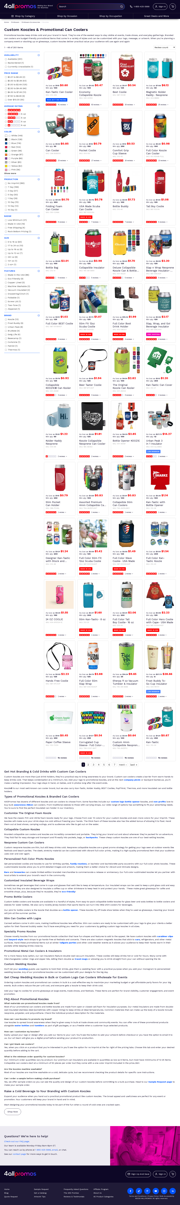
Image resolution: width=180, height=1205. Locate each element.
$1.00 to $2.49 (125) (17, 85)
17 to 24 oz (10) (15, 246)
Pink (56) (15, 170)
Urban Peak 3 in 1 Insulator (154, 442)
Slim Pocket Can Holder (53, 504)
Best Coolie (120, 92)
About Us (97, 1193)
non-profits (160, 801)
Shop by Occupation (110, 16)
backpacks (92, 837)
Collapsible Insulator (91, 267)
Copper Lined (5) (16, 283)
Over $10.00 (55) (16, 100)
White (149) (17, 136)
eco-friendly (68, 891)
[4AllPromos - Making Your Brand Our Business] (20, 6)
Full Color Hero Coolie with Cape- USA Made (159, 621)
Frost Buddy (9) (15, 323)
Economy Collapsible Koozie (90, 93)
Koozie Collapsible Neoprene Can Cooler (92, 442)
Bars (6, 872)
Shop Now (13, 1111)
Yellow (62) (16, 166)
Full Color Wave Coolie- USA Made (124, 560)
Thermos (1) (14, 350)
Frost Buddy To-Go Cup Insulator (156, 682)
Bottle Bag (52, 267)
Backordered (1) (16, 63)
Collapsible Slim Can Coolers (122, 504)
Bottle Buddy (120, 206)
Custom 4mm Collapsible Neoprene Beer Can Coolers (126, 744)
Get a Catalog (40, 1193)
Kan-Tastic (152, 742)
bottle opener (70, 910)
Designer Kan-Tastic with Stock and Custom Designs (58, 560)
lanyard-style (16, 939)
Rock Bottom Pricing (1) (19, 231)
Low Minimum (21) (17, 220)
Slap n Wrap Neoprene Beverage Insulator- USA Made (160, 269)
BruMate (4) (14, 331)
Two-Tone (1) (14, 305)
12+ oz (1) (12, 261)
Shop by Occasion (67, 16)
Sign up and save (140, 1174)
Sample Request (41, 1189)
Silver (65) (16, 162)
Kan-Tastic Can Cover (159, 384)
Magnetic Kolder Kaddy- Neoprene (157, 93)
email (55, 1150)
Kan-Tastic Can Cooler (59, 92)
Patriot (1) (13, 346)
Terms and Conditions (137, 1196)
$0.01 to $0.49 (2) (16, 77)
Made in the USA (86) (18, 275)
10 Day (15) (13, 202)
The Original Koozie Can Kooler (124, 386)
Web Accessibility (167, 1196)
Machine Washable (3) (19, 286)
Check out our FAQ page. (17, 1141)
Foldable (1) (14, 298)
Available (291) (15, 59)
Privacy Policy (153, 1196)
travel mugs (81, 959)
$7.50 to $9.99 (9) (16, 96)
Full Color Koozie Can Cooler (156, 152)
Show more (10, 173)
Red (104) (16, 147)
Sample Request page (160, 1082)
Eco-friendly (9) (15, 279)
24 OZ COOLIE (54, 619)
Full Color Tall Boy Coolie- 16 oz (123, 621)
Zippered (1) (14, 309)
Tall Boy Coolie (155, 206)
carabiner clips (165, 936)
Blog (6, 1193)
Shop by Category (25, 16)
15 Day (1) (12, 210)
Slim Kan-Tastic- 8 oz (92, 619)
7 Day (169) (13, 187)
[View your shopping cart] (172, 6)
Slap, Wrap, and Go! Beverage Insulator (158, 325)
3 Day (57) (13, 191)
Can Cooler (52, 150)
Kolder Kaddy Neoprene (54, 442)
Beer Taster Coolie (90, 384)
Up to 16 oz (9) (15, 249)
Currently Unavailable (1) (20, 67)
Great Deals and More (156, 16)
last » (133, 764)
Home (6, 1189)
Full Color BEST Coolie (59, 323)
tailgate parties (68, 942)
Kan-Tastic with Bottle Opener (155, 504)
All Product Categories (103, 1197)
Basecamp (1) (14, 338)
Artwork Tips (39, 1197)
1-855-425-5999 (43, 1150)
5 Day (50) (13, 195)
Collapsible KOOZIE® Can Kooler (58, 386)
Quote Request (11, 1197)
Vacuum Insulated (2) (19, 290)
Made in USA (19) (16, 224)
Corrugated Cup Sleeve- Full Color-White (91, 744)
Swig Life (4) (14, 334)
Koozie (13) (13, 319)
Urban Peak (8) (15, 327)
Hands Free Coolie (57, 680)
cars (137, 939)
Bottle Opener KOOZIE (126, 440)
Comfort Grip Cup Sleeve (121, 152)
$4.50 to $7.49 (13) (17, 92)
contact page (19, 1154)
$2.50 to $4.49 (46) (17, 88)
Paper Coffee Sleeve (58, 742)
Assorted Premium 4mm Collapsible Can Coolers (92, 504)
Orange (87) (17, 155)
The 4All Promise (71, 1193)
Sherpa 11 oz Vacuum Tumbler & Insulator (125, 682)
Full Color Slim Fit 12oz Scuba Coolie (90, 560)
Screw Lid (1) (14, 301)
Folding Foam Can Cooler (54, 208)
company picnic (132, 780)
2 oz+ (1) (12, 264)
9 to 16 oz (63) (15, 242)
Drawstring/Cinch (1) (18, 294)
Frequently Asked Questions (76, 1189)
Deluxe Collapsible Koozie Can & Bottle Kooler (125, 269)
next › (123, 764)
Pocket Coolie (87, 150)
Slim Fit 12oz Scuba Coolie (87, 325)
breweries (19, 872)
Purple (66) (17, 158)
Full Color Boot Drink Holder (122, 325)
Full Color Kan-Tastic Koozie (155, 560)
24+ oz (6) (13, 257)
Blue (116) (16, 143)
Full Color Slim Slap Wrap (88, 682)
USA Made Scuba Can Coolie (89, 208)
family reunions (78, 863)
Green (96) (16, 151)
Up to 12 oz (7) (15, 253)
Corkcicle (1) (14, 342)
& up (23, 114)
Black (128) (16, 139)
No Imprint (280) (16, 183)
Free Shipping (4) (16, 228)
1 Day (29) (12, 198)
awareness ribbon (23, 805)
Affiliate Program (100, 1189)
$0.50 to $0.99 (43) (17, 81)
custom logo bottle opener (125, 801)
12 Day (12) (13, 206)
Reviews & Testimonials (74, 1197)
